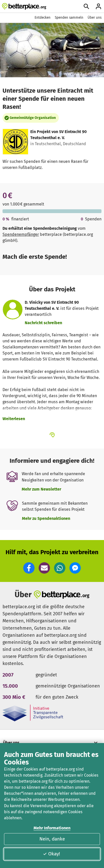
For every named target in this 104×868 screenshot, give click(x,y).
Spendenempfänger (21, 234)
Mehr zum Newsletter (41, 489)
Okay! (54, 854)
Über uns (94, 17)
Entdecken (42, 17)
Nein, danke (52, 839)
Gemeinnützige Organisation (33, 118)
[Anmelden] (98, 6)
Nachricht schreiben (43, 322)
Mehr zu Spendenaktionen (46, 518)
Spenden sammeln (69, 17)
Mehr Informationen (52, 828)
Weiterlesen (14, 418)
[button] (29, 568)
